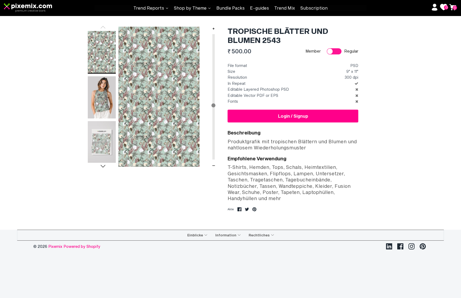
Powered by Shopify (81, 246)
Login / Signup (293, 115)
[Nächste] (103, 166)
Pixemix (55, 246)
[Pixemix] (49, 8)
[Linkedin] (389, 246)
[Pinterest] (423, 246)
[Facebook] (400, 246)
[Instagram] (411, 246)
